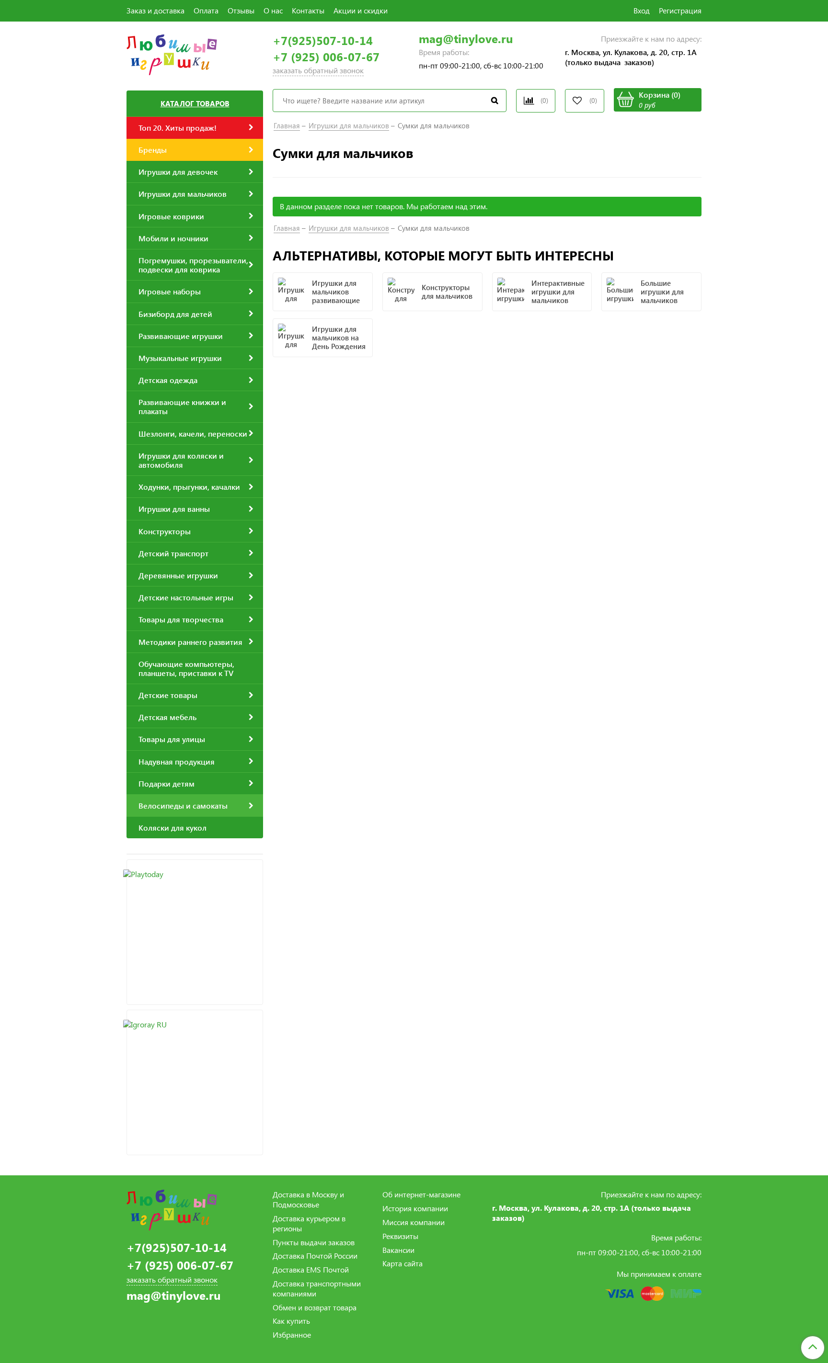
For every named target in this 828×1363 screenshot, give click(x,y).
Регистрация (680, 10)
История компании (415, 1208)
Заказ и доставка (155, 10)
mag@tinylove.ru (466, 38)
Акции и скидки (361, 10)
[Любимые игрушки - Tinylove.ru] (171, 53)
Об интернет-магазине (421, 1194)
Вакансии (398, 1250)
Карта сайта (402, 1263)
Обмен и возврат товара (314, 1307)
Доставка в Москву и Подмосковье (308, 1199)
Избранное (292, 1334)
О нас (273, 10)
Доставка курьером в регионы (309, 1223)
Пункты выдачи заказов (314, 1242)
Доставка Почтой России (315, 1255)
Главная (287, 125)
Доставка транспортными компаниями (317, 1288)
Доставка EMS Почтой (311, 1269)
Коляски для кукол (172, 827)
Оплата (206, 10)
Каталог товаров (195, 103)
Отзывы (241, 10)
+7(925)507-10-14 (323, 40)
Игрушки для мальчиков (349, 125)
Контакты (308, 10)
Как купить (291, 1321)
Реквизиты (400, 1236)
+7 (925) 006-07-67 (326, 56)
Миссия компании (413, 1222)
